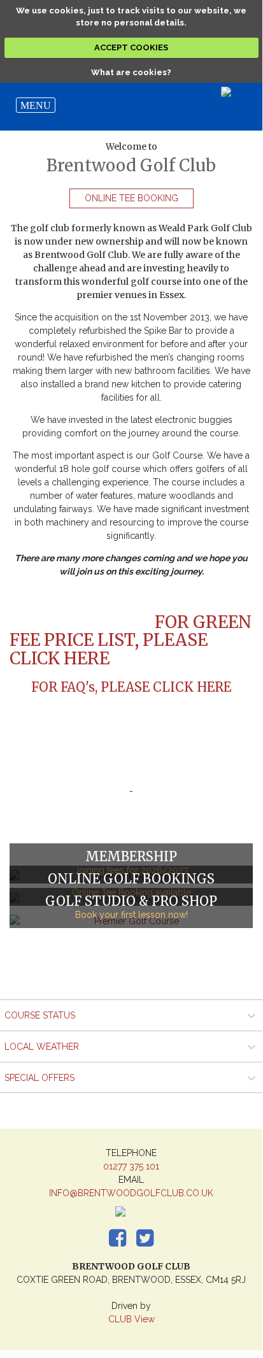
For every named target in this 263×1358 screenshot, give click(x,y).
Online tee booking (131, 198)
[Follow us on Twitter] (133, 1229)
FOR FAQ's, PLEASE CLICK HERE (131, 687)
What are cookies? (131, 72)
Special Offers (39, 1078)
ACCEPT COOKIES (131, 47)
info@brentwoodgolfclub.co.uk (131, 1193)
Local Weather (41, 1046)
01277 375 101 (131, 1166)
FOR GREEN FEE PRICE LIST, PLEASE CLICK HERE (131, 640)
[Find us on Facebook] (128, 1229)
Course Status (39, 1015)
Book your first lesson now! (131, 915)
